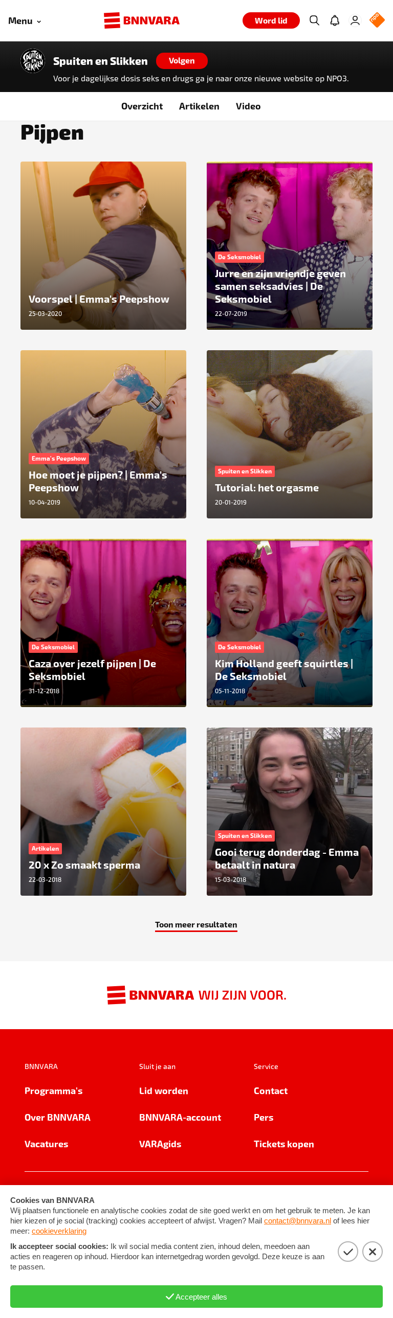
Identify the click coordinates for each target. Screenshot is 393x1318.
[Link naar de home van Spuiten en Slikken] (32, 61)
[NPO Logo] (377, 20)
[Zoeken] (314, 20)
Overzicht (142, 105)
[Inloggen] (355, 20)
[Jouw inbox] (335, 20)
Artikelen (199, 105)
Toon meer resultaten (196, 924)
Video (248, 105)
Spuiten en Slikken (100, 61)
